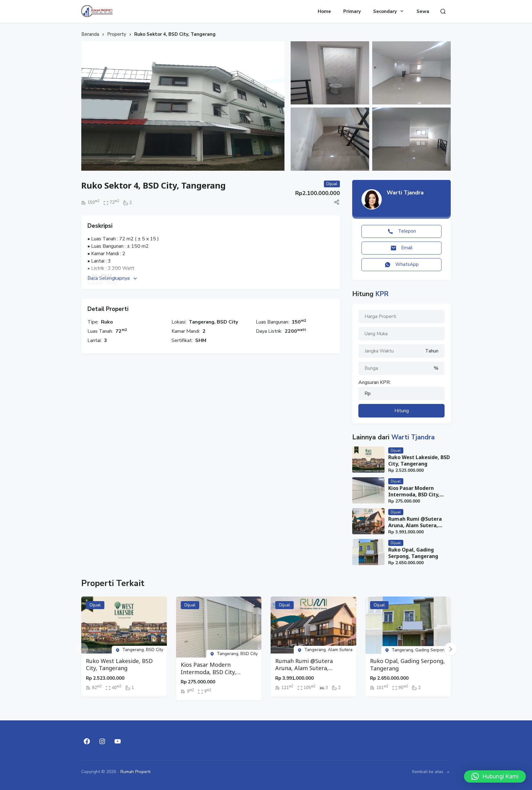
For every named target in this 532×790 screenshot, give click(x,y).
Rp (368, 393)
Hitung (401, 411)
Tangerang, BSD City (213, 322)
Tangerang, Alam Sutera (328, 650)
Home (324, 11)
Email (407, 248)
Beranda (90, 34)
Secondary (385, 11)
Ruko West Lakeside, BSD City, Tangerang (419, 460)
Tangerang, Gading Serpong (419, 650)
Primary (352, 11)
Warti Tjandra (405, 192)
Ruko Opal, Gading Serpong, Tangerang (413, 553)
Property (116, 34)
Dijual (396, 450)
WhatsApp (407, 264)
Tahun (431, 351)
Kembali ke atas (427, 772)
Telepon (407, 231)
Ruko (107, 322)
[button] (450, 649)
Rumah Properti (135, 772)
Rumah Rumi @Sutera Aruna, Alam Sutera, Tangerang (415, 522)
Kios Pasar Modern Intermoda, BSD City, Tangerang (414, 491)
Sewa (423, 11)
